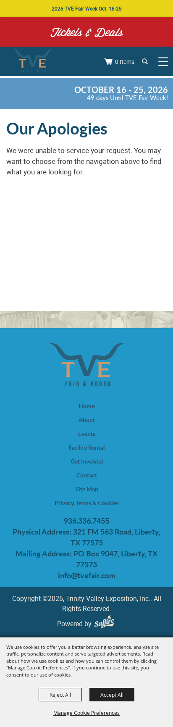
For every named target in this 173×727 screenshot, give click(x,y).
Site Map (86, 489)
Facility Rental (86, 447)
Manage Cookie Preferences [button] (86, 712)
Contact (86, 475)
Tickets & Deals (86, 31)
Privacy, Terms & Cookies (86, 503)
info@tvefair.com (86, 575)
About (87, 420)
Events (86, 433)
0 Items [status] (124, 62)
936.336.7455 (86, 520)
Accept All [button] (111, 694)
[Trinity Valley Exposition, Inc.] (32, 61)
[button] (144, 61)
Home (86, 406)
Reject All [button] (60, 694)
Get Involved (87, 461)
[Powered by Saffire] (106, 623)
